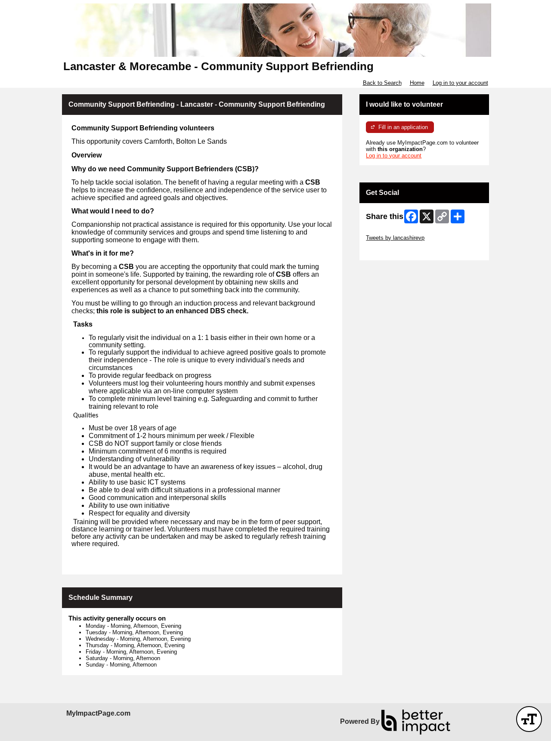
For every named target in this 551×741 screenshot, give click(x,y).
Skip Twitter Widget (390, 231)
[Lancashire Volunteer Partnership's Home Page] (275, 30)
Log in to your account (460, 83)
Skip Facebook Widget (394, 250)
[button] (529, 719)
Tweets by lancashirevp (395, 238)
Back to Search (382, 83)
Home (417, 83)
